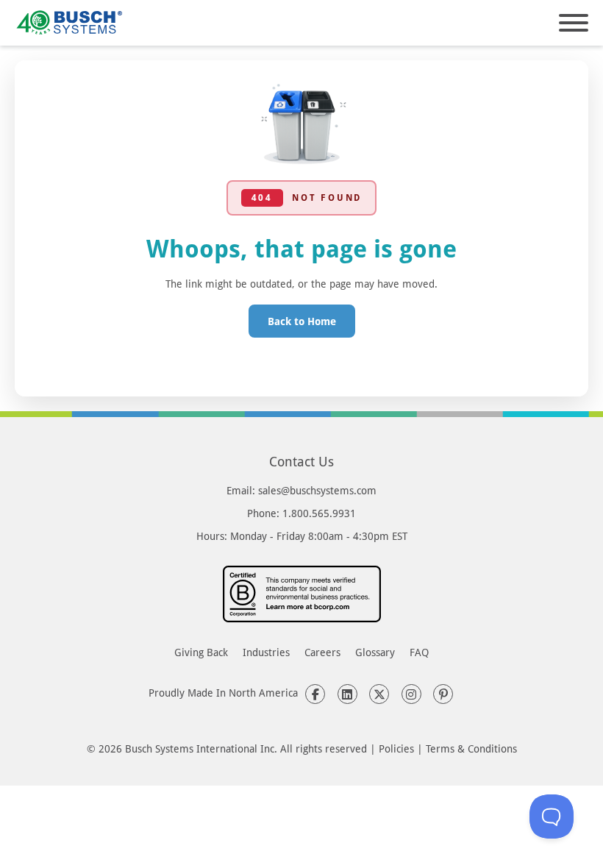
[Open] (573, 23)
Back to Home (302, 321)
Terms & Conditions (471, 748)
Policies (396, 748)
